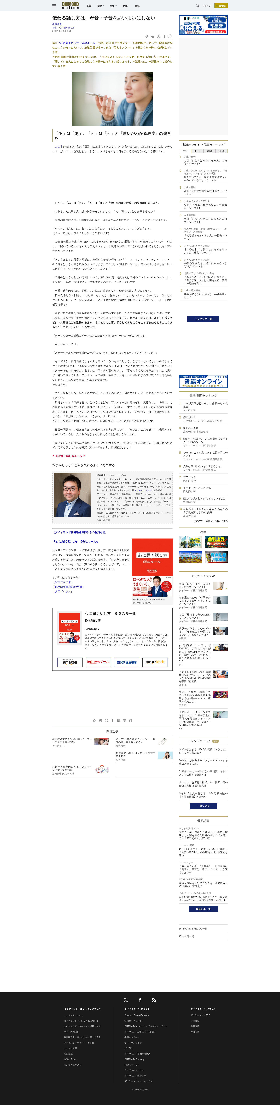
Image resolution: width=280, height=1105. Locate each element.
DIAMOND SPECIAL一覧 (193, 928)
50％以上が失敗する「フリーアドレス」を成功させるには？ (203, 762)
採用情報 (195, 1026)
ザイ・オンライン (133, 1042)
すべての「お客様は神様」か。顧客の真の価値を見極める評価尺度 (203, 784)
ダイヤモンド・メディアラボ (138, 1081)
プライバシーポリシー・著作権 (79, 1042)
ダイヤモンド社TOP (200, 1015)
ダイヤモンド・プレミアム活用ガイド (82, 1026)
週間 (209, 151)
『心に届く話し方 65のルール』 (78, 43)
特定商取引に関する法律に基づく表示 (82, 1037)
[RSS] (154, 1000)
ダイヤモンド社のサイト (137, 1008)
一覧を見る (203, 806)
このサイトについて (73, 1015)
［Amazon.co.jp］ (63, 582)
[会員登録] (221, 5)
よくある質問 (70, 1048)
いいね (221, 151)
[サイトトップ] (70, 5)
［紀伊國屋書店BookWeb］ (68, 586)
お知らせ (195, 1031)
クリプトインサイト (134, 1070)
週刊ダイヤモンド (133, 1020)
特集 (125, 5)
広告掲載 (68, 1053)
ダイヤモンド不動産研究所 (137, 1053)
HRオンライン (131, 1064)
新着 (89, 5)
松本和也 (57, 24)
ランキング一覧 (203, 319)
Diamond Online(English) (136, 1015)
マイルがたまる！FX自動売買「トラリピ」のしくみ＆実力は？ (203, 751)
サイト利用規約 (71, 1031)
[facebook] (140, 1000)
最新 (185, 151)
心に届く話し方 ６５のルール (110, 613)
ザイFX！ (129, 1048)
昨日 (197, 151)
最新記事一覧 (203, 909)
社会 (54, 27)
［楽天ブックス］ (63, 591)
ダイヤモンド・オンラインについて (82, 1008)
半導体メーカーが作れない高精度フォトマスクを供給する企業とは (203, 773)
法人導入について (72, 1064)
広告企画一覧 (186, 936)
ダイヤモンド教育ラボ (135, 1075)
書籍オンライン (132, 1037)
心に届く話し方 (66, 27)
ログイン (207, 6)
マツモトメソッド (143, 490)
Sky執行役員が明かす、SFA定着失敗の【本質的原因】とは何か (203, 795)
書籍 (137, 5)
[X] (126, 1000)
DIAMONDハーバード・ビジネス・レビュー (145, 1026)
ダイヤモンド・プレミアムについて (81, 1020)
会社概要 (195, 1020)
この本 (59, 146)
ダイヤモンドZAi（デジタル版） (140, 1031)
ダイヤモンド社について (203, 1008)
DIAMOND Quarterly (134, 1059)
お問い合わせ (70, 1059)
